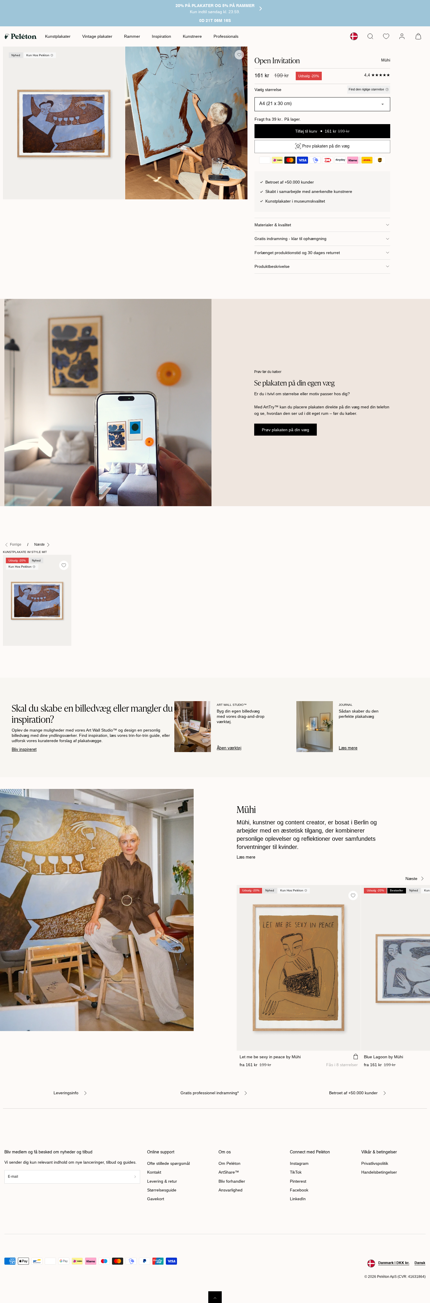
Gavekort (155, 1198)
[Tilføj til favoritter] (239, 54)
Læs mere (348, 748)
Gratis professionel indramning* (209, 1092)
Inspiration (161, 36)
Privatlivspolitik (374, 1163)
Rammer (132, 36)
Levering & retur (162, 1181)
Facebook (299, 1190)
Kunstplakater (57, 36)
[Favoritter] (386, 36)
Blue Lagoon (383, 1056)
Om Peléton (229, 1163)
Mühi (385, 60)
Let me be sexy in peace (270, 1056)
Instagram (299, 1163)
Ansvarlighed (230, 1190)
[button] (370, 36)
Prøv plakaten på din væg (285, 429)
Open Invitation (20, 652)
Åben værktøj (229, 748)
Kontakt (154, 1172)
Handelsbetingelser (379, 1172)
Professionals (226, 36)
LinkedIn (298, 1198)
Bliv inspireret (24, 750)
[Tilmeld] (135, 1176)
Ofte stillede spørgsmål (168, 1163)
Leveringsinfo (66, 1092)
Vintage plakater (97, 36)
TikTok (296, 1172)
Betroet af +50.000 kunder (353, 1092)
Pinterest (298, 1181)
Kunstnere (192, 36)
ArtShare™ (229, 1172)
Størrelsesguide (161, 1190)
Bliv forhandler (232, 1181)
